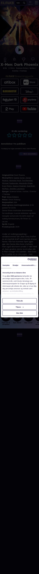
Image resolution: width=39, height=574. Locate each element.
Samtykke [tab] (6, 265)
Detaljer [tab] (15, 265)
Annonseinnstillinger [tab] (29, 265)
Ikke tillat (19, 313)
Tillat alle (19, 301)
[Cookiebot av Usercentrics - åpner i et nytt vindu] (28, 259)
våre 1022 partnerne (14, 276)
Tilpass (18, 307)
